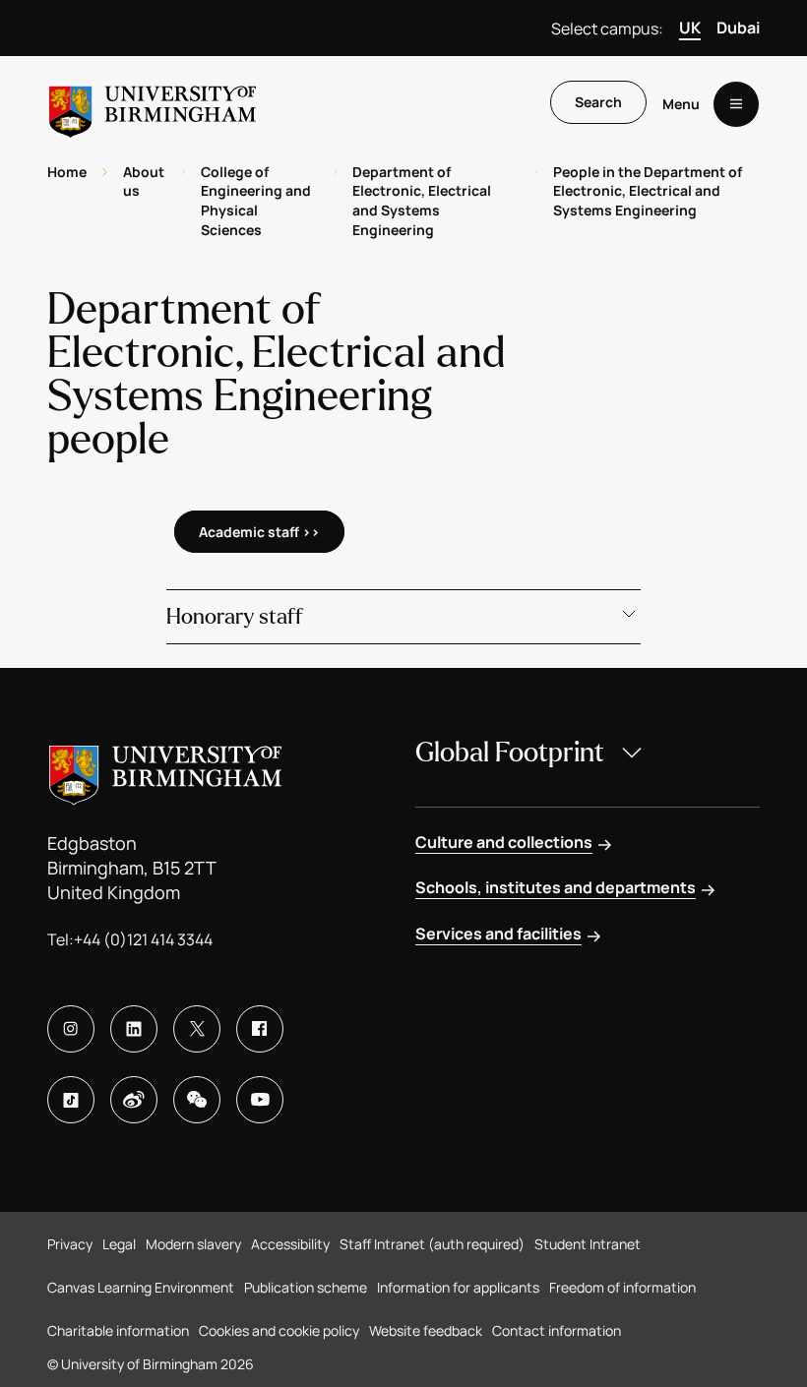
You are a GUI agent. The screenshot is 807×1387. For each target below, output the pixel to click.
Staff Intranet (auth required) (432, 1244)
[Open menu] (736, 104)
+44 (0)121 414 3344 (143, 939)
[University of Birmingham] (152, 104)
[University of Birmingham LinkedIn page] (133, 1029)
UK (690, 27)
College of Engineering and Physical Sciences (256, 200)
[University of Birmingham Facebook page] (259, 1029)
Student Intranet (587, 1244)
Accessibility (290, 1244)
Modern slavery (193, 1244)
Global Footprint (509, 752)
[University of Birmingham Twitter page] (196, 1029)
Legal (119, 1244)
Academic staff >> (259, 531)
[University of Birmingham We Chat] (196, 1099)
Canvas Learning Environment (140, 1287)
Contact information (556, 1330)
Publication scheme (305, 1287)
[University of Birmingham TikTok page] (70, 1099)
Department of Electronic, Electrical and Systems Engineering (421, 200)
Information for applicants (458, 1287)
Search (598, 101)
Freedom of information (622, 1287)
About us (143, 181)
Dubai (738, 27)
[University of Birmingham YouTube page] (259, 1099)
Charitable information (118, 1330)
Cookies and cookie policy (279, 1330)
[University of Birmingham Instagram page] (70, 1029)
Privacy (70, 1244)
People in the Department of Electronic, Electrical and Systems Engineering (647, 190)
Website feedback (425, 1330)
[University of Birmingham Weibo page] (133, 1099)
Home (67, 171)
